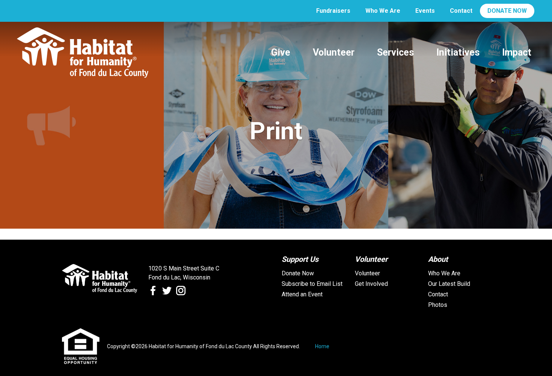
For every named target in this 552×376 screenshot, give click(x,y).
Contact (461, 10)
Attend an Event (302, 294)
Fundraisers (333, 10)
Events (425, 10)
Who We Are (382, 10)
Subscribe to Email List (312, 283)
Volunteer (367, 273)
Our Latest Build (449, 283)
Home (322, 346)
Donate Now (298, 273)
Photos (437, 304)
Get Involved (371, 283)
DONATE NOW (507, 10)
